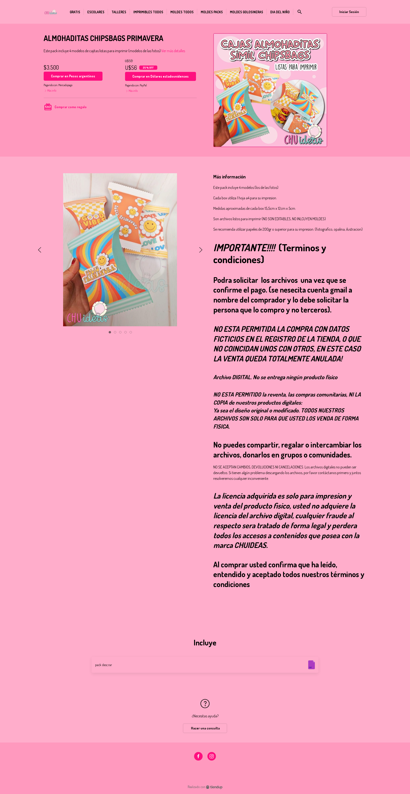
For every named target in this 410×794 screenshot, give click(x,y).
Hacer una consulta (205, 728)
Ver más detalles (173, 50)
